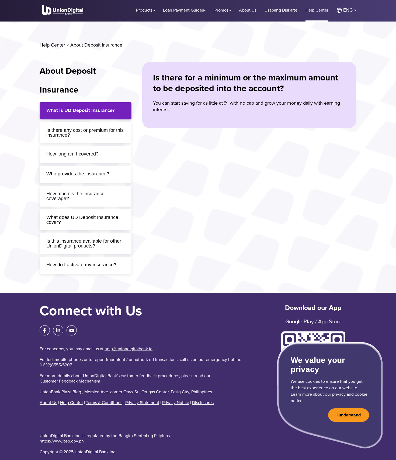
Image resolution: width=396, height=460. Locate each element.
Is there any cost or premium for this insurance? (85, 133)
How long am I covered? (72, 154)
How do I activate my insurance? (81, 264)
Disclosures (203, 402)
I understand (348, 415)
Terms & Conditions (104, 402)
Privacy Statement (142, 402)
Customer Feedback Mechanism (70, 381)
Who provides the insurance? (77, 173)
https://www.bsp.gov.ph (62, 441)
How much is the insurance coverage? (75, 196)
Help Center (52, 45)
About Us (48, 402)
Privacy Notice (175, 402)
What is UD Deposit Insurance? (80, 110)
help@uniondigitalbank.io (128, 349)
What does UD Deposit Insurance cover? (82, 220)
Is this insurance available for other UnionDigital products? (83, 243)
